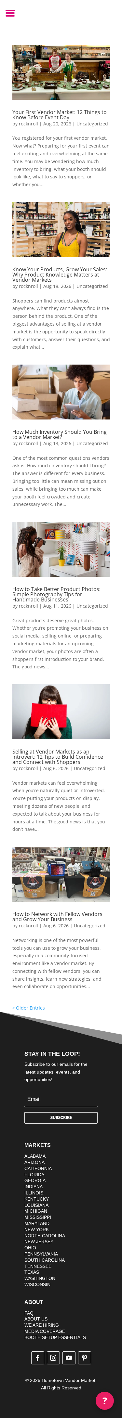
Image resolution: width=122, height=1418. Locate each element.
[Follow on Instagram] (53, 1357)
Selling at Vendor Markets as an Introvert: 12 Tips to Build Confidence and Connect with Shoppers (57, 757)
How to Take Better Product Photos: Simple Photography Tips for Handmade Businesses (56, 594)
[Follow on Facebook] (37, 1357)
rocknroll (28, 124)
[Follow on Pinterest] (84, 1357)
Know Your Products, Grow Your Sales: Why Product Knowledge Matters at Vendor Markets (59, 274)
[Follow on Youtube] (68, 1357)
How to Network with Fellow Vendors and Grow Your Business (57, 916)
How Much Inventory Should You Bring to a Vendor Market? (59, 434)
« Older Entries (28, 1008)
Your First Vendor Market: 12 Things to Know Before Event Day (59, 115)
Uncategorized (92, 124)
